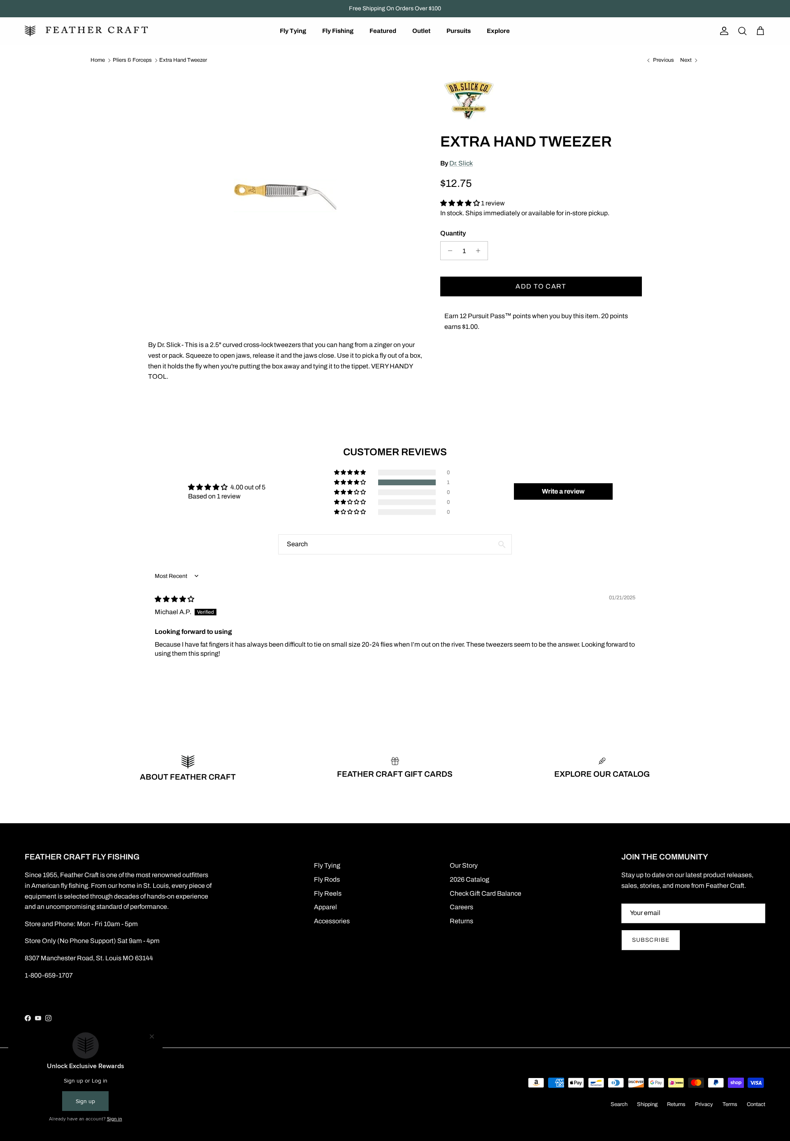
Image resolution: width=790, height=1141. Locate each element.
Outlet (421, 31)
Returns (461, 920)
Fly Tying (293, 31)
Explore (498, 31)
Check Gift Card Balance (485, 893)
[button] (460, 203)
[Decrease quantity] (448, 251)
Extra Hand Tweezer (183, 60)
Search (619, 1104)
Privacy (704, 1104)
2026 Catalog (469, 879)
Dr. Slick (461, 163)
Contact (756, 1104)
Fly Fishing (337, 31)
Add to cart (541, 286)
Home (98, 60)
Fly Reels (328, 893)
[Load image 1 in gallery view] (285, 195)
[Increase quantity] (480, 251)
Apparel (325, 906)
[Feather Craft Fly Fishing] (86, 31)
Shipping (647, 1104)
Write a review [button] (563, 491)
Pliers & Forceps (132, 60)
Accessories (332, 920)
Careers (461, 906)
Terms (730, 1104)
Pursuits (458, 31)
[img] (174, 599)
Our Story (464, 865)
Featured (382, 31)
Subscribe (650, 940)
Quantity (453, 233)
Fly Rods (327, 879)
